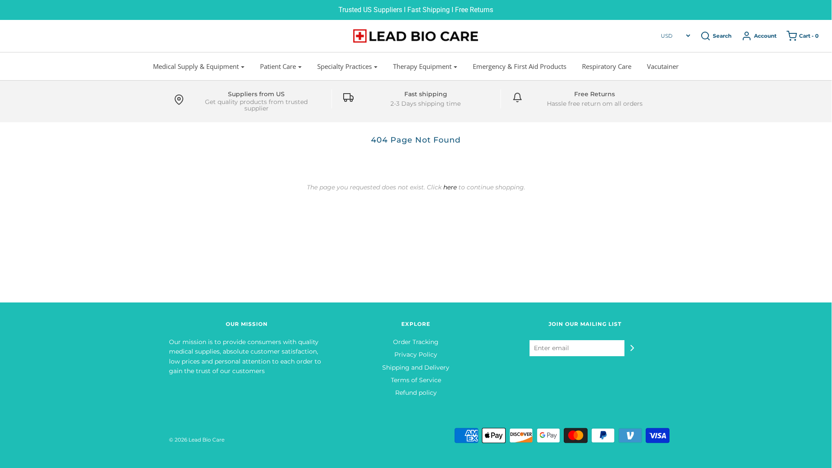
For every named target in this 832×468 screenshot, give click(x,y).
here (450, 187)
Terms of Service (416, 380)
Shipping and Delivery (415, 367)
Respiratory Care (606, 66)
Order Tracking (416, 342)
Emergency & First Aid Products (519, 66)
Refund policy (416, 392)
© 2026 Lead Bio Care (196, 439)
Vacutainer (663, 66)
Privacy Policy (415, 354)
